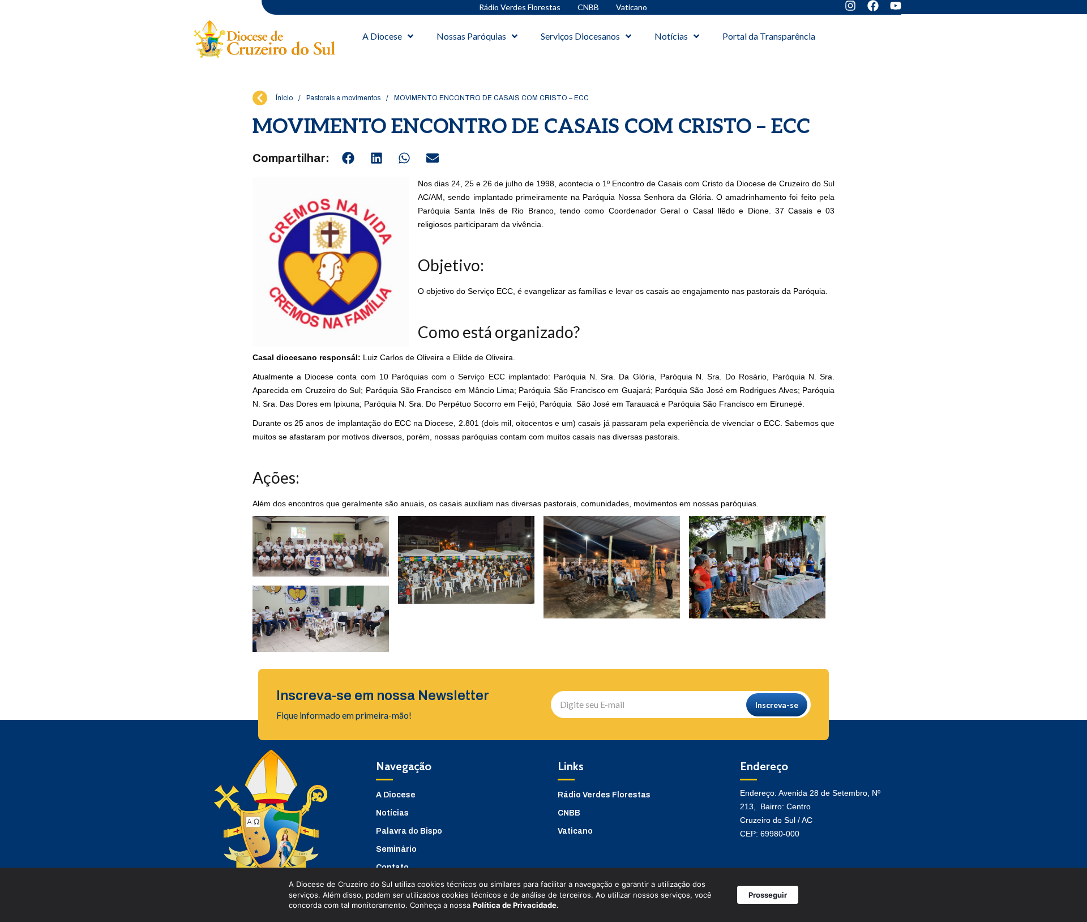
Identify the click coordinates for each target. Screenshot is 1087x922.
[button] (348, 158)
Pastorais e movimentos (343, 98)
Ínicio (284, 98)
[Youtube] (895, 5)
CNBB (588, 7)
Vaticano (631, 7)
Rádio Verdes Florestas (519, 7)
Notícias (392, 813)
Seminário (396, 849)
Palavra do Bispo (409, 831)
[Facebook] (873, 5)
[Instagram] (850, 5)
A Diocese (396, 795)
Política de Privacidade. (516, 905)
